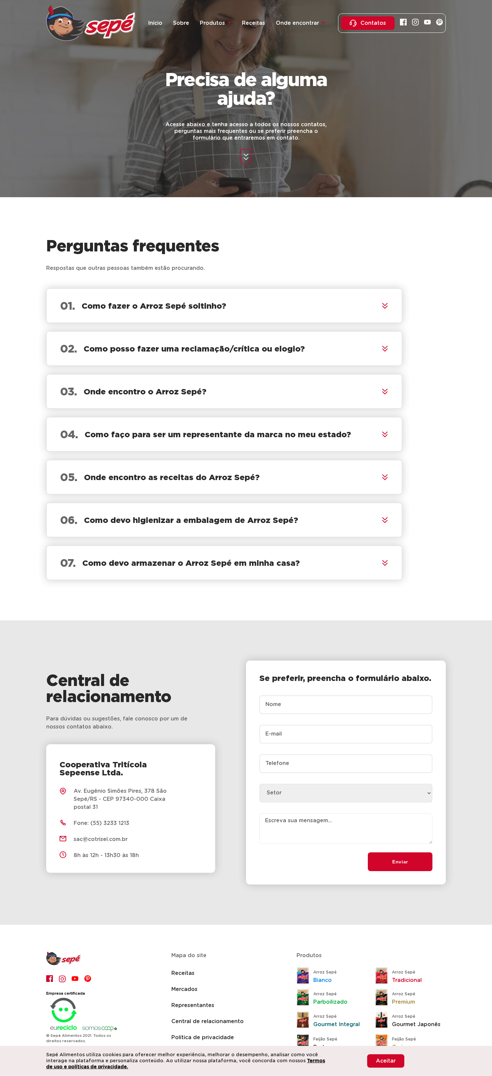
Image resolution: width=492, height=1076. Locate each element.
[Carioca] (383, 1043)
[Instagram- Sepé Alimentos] (62, 978)
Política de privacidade (202, 1037)
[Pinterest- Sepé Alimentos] (88, 978)
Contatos (373, 23)
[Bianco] (305, 976)
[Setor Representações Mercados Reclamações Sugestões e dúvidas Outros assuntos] (345, 787)
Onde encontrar (297, 23)
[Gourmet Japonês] (383, 1021)
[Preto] (305, 1043)
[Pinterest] (439, 23)
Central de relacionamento (207, 1021)
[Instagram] (415, 23)
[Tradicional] (383, 976)
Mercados (184, 989)
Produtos (212, 23)
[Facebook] (403, 23)
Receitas (253, 23)
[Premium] (383, 998)
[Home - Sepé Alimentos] (63, 963)
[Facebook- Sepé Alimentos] (50, 978)
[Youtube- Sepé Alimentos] (75, 978)
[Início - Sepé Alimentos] (90, 23)
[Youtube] (427, 23)
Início (155, 23)
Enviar (400, 861)
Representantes (192, 1005)
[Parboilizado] (305, 998)
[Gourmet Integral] (305, 1021)
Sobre (181, 23)
